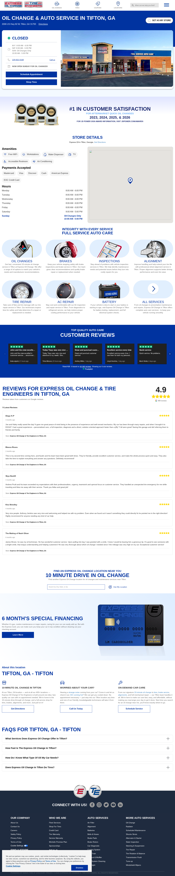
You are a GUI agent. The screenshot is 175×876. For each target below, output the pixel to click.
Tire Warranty (54, 834)
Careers (14, 830)
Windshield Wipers (133, 865)
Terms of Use (16, 842)
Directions (43, 24)
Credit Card (53, 830)
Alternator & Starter (134, 838)
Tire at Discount (37, 873)
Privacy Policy (16, 838)
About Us (14, 823)
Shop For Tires (55, 826)
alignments (122, 695)
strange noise (74, 692)
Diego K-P (10, 416)
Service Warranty (56, 838)
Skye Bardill (11, 476)
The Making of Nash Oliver (17, 533)
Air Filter (91, 823)
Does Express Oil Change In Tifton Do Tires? (29, 767)
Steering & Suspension (135, 846)
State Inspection (132, 842)
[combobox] (144, 5)
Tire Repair (130, 850)
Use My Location (120, 587)
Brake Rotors (93, 842)
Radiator (129, 826)
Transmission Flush (134, 857)
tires (155, 692)
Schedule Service (134, 709)
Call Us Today (76, 709)
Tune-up (129, 861)
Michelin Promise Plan (58, 842)
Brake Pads (92, 838)
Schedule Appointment (31, 74)
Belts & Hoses (93, 834)
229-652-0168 (18, 60)
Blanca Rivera (12, 447)
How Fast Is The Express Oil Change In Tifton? (30, 748)
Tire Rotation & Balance (135, 853)
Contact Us (15, 826)
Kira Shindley (11, 505)
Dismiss (79, 868)
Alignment (92, 826)
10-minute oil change (142, 692)
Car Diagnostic (93, 846)
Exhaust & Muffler (95, 857)
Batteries (91, 830)
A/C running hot (76, 695)
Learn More (18, 634)
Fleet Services (55, 823)
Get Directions (100, 142)
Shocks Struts (131, 834)
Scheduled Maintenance (136, 830)
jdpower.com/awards (132, 121)
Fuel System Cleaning (96, 861)
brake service (163, 692)
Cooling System (94, 850)
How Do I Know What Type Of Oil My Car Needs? (32, 757)
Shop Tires (31, 82)
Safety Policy (16, 834)
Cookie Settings (17, 846)
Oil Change (130, 823)
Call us (52, 60)
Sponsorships (54, 846)
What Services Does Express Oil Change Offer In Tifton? (36, 738)
